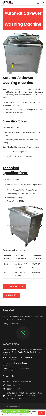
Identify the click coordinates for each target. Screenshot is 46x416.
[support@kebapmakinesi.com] (5, 381)
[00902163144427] (5, 389)
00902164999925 (13, 385)
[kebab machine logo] (8, 3)
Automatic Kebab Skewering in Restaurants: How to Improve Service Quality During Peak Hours (22, 350)
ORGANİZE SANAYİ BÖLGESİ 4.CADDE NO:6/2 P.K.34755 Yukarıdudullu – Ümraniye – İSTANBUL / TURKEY (24, 396)
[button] (38, 2)
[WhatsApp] (23, 333)
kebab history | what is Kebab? (15, 363)
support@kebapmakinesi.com (19, 381)
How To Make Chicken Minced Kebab (17, 357)
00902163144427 (13, 389)
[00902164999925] (5, 385)
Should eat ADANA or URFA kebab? (17, 368)
